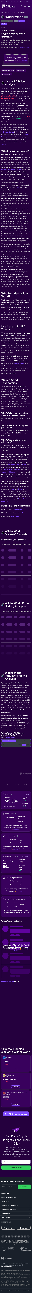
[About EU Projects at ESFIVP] (8, 1248)
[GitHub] (28, 1236)
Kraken (11, 132)
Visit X (27, 794)
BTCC (17, 132)
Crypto (7, 12)
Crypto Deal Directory (9, 472)
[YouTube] (9, 1236)
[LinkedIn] (15, 1236)
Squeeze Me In (16, 1168)
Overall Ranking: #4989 (7, 21)
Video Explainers (24, 513)
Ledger (20, 142)
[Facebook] (12, 1236)
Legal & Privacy (10, 1290)
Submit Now (16, 829)
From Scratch (15, 516)
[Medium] (18, 1236)
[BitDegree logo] (6, 1258)
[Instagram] (22, 1236)
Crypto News (17, 509)
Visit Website (25, 856)
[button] (25, 6)
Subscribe (24, 1187)
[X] (2, 1236)
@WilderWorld (10, 737)
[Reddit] (25, 1236)
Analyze (15, 1069)
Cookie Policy (17, 1290)
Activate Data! (24, 47)
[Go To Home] (2, 12)
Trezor (3, 144)
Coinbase (4, 132)
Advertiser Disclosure (27, 1290)
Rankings (13, 12)
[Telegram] (6, 1236)
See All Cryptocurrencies (16, 1114)
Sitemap (2, 1290)
